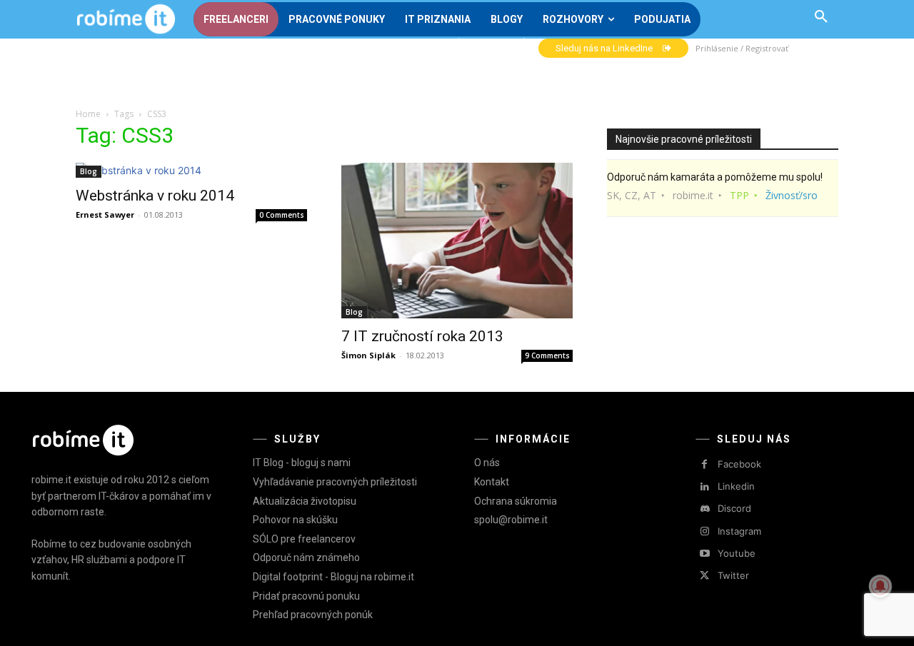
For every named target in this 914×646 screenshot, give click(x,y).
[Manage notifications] (880, 586)
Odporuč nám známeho (306, 557)
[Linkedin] (704, 487)
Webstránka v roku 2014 (155, 195)
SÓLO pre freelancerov (304, 539)
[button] (821, 17)
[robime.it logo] (126, 19)
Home (88, 114)
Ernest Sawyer (105, 214)
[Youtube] (704, 553)
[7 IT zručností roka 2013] (457, 240)
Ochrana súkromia (515, 501)
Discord (734, 508)
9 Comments (547, 355)
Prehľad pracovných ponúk (313, 614)
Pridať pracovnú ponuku (306, 596)
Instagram (739, 531)
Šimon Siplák (368, 355)
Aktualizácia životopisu (304, 501)
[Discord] (704, 509)
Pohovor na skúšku (295, 519)
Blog (88, 171)
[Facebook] (704, 464)
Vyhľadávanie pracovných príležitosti (335, 482)
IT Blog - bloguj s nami (302, 462)
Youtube (736, 553)
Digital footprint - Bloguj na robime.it (333, 576)
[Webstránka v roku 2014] (191, 170)
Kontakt (491, 482)
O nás (487, 462)
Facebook (739, 464)
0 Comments (281, 215)
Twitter (733, 575)
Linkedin (736, 486)
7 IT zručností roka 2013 (422, 336)
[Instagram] (704, 531)
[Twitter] (704, 576)
